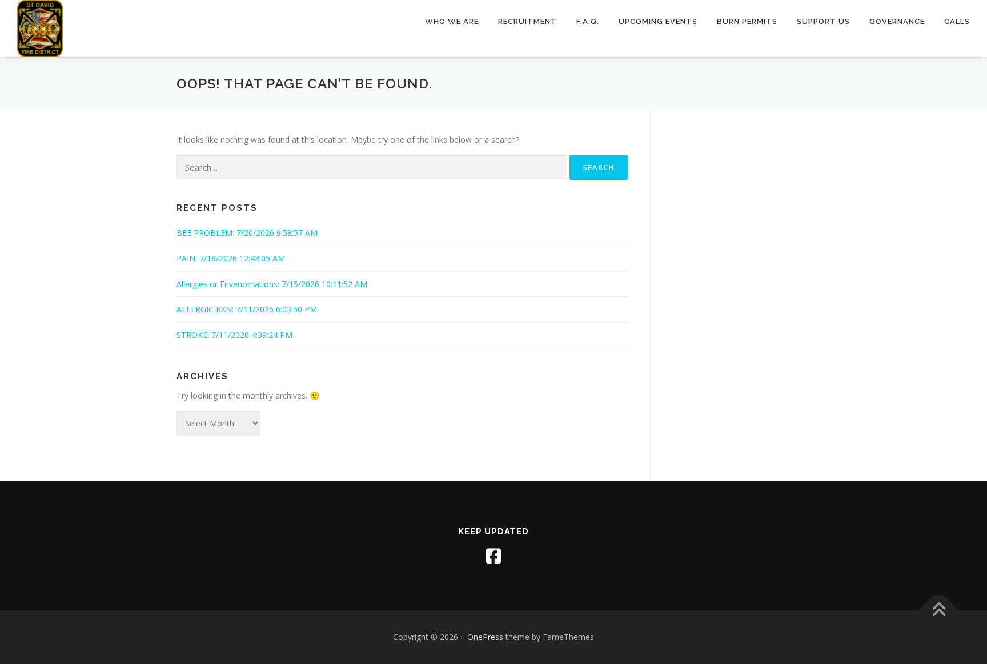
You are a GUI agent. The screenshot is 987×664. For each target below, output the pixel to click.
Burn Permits (747, 21)
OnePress (485, 636)
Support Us (823, 21)
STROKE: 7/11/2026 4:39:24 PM (234, 334)
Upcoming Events (658, 21)
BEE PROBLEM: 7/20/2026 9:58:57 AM (247, 232)
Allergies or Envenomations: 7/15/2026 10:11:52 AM (271, 284)
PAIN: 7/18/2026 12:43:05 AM (230, 258)
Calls (957, 21)
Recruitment (527, 21)
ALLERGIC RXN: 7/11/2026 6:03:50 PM (246, 309)
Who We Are (452, 21)
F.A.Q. (587, 21)
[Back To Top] (938, 610)
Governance (897, 21)
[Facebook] (493, 556)
